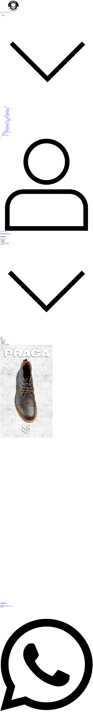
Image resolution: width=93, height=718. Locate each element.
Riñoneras (7, 129)
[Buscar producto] (0, 137)
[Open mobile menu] (0, 13)
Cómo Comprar (4, 133)
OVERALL (8, 115)
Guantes (7, 124)
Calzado (7, 107)
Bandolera (7, 110)
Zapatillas (9, 119)
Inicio (3, 14)
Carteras (7, 109)
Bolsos (7, 125)
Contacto (3, 132)
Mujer (5, 106)
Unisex (5, 122)
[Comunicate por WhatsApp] (46, 717)
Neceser (7, 128)
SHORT (7, 113)
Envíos (3, 134)
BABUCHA (8, 114)
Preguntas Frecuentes (5, 135)
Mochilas (7, 126)
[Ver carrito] (0, 232)
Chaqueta (7, 111)
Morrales (7, 127)
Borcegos (9, 108)
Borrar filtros (7, 243)
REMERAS (6, 131)
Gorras (7, 130)
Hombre (5, 116)
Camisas (7, 112)
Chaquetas (7, 120)
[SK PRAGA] (26, 437)
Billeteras (7, 123)
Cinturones (8, 121)
